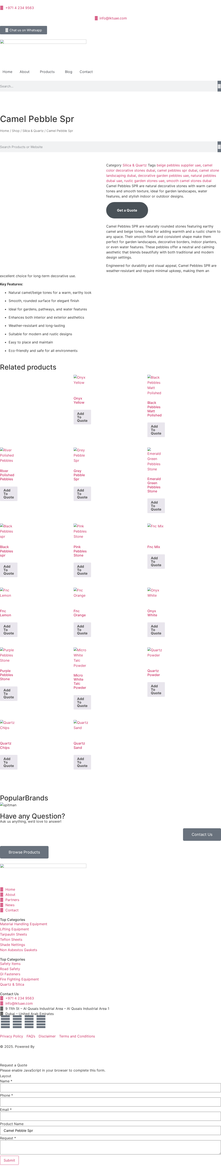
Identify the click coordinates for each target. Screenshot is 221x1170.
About (25, 72)
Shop (16, 131)
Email (6, 1109)
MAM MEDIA (46, 1046)
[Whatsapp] (41, 1021)
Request (8, 1138)
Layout (5, 1076)
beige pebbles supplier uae (179, 165)
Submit (9, 1160)
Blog (68, 72)
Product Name (12, 1124)
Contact (86, 72)
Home (7, 72)
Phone (6, 1095)
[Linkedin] (17, 1021)
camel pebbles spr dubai (177, 170)
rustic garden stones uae (144, 181)
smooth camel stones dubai (189, 181)
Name (6, 1081)
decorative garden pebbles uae (163, 175)
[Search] (219, 86)
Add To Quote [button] (82, 417)
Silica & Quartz (33, 131)
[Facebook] (5, 1021)
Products (47, 72)
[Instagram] (29, 1021)
